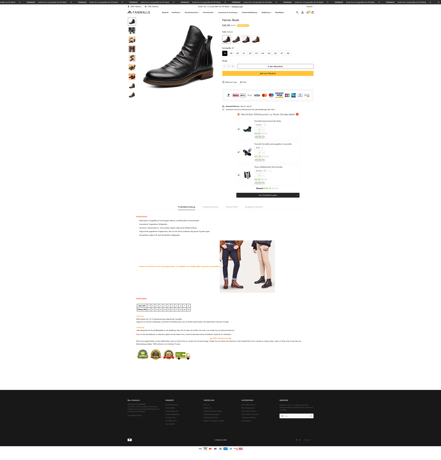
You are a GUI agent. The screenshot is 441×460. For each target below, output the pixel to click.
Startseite (165, 12)
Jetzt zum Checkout (268, 73)
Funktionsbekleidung (249, 12)
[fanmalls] (138, 12)
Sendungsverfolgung (248, 417)
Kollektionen (266, 12)
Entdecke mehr (237, 6)
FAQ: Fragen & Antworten (250, 414)
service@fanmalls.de (134, 415)
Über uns (207, 404)
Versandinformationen (249, 411)
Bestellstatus (279, 12)
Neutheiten (176, 12)
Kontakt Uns (207, 408)
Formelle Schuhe (171, 421)
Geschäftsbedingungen (211, 414)
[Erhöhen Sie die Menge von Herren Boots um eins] (233, 66)
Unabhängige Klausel (211, 417)
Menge (224, 61)
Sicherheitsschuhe (191, 12)
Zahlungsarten (246, 421)
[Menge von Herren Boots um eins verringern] (224, 66)
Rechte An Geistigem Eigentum (214, 421)
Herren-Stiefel (170, 424)
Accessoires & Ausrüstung (227, 12)
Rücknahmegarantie (248, 408)
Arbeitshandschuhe (171, 411)
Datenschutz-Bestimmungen (213, 411)
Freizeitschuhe (208, 12)
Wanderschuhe (170, 417)
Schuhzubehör (170, 408)
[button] (256, 130)
